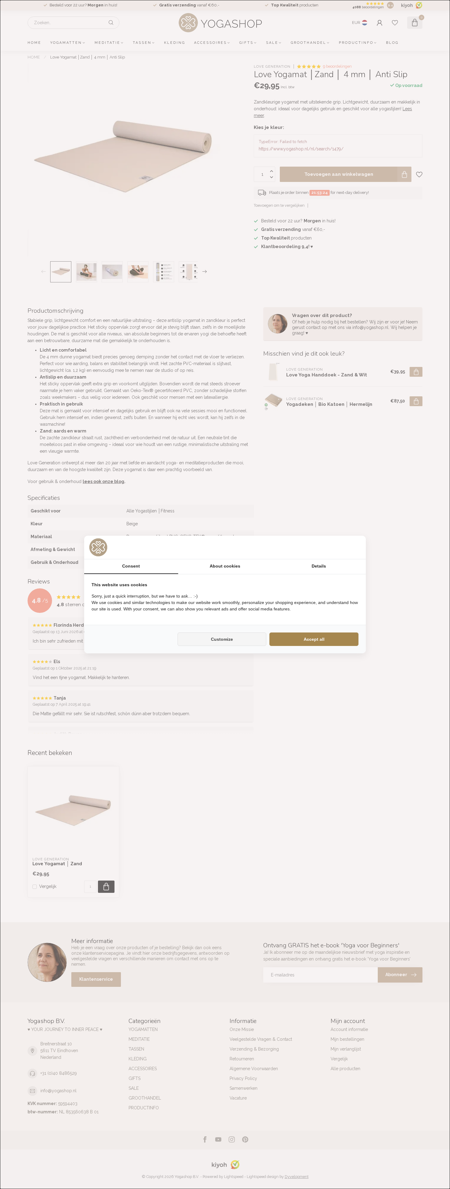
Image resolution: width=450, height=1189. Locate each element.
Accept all (314, 639)
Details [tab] (319, 566)
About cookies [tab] (225, 566)
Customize (222, 639)
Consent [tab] (131, 566)
